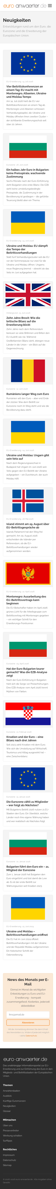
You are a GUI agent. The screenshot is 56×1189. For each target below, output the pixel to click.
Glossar (7, 1111)
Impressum (9, 1155)
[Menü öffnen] (50, 5)
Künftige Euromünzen (14, 1101)
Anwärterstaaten (11, 1090)
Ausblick (7, 1096)
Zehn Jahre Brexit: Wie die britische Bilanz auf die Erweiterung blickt (23, 321)
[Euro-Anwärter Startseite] (25, 5)
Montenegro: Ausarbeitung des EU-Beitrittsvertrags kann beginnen (26, 600)
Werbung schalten (12, 1135)
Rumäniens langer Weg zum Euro (27, 394)
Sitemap (7, 1165)
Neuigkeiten (9, 1106)
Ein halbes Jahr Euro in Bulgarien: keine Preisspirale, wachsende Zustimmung (27, 173)
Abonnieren (28, 1022)
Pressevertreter (11, 1130)
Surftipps (7, 1140)
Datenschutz (31, 1036)
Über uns (7, 1125)
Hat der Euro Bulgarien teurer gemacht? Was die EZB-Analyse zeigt (26, 672)
